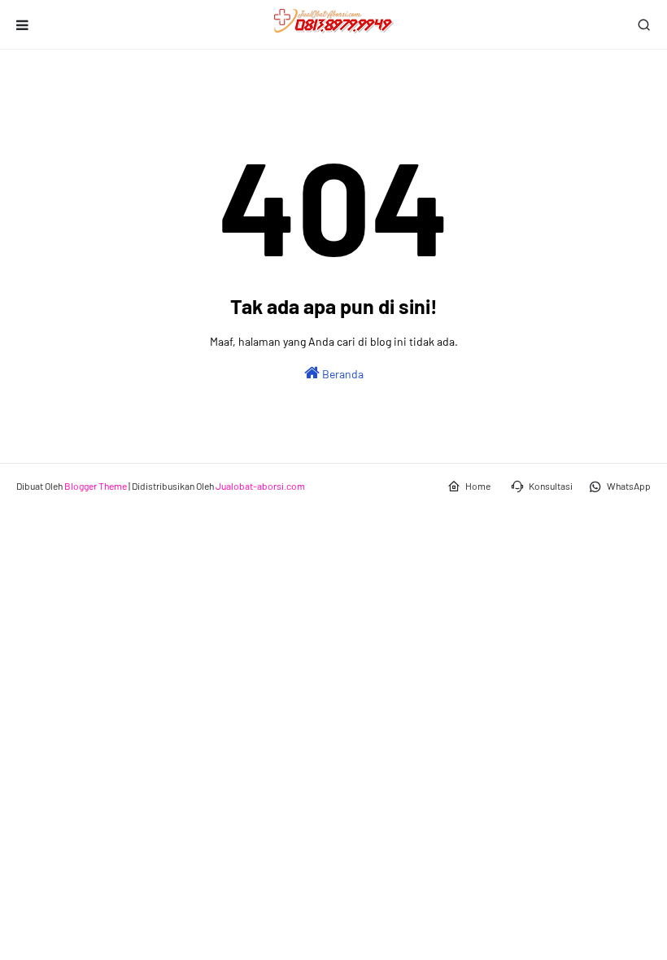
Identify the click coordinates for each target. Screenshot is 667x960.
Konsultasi (551, 485)
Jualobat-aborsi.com (260, 485)
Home (477, 485)
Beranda (342, 374)
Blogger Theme (95, 485)
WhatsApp (629, 485)
